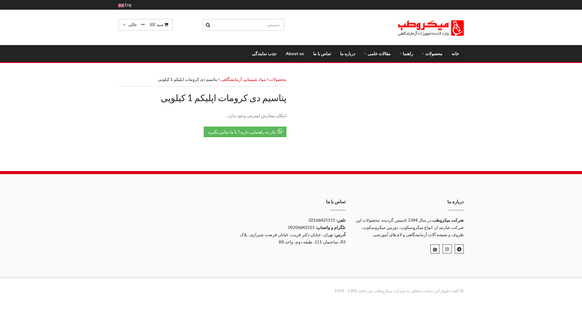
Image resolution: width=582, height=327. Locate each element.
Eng (127, 4)
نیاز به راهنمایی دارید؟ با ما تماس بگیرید (243, 131)
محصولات (277, 79)
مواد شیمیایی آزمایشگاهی (243, 79)
